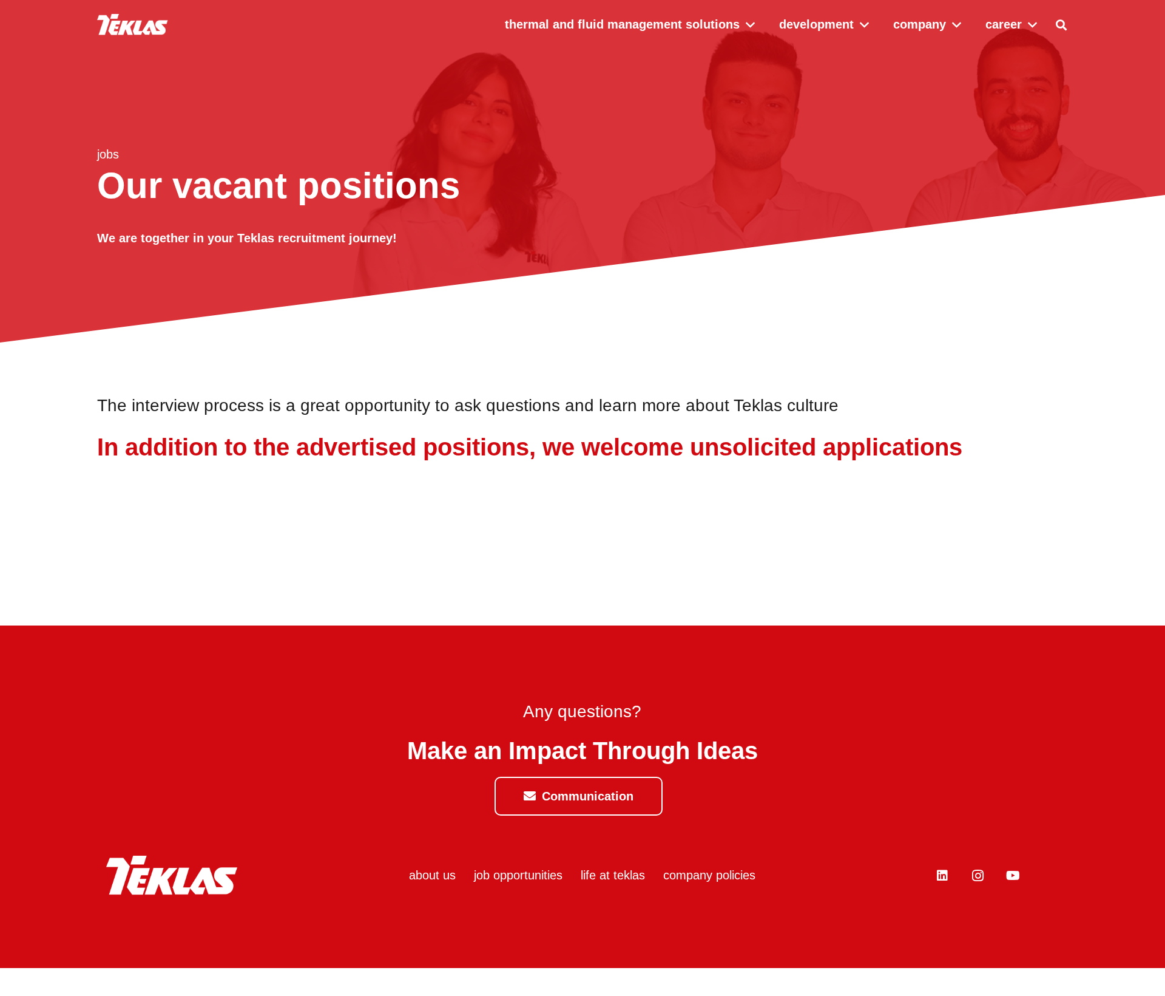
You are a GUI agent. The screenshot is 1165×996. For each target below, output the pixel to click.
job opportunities (518, 875)
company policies (709, 875)
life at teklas (613, 875)
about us (432, 875)
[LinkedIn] (942, 876)
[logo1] (132, 24)
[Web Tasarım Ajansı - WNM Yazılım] (582, 982)
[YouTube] (1013, 876)
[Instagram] (977, 876)
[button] (1061, 24)
